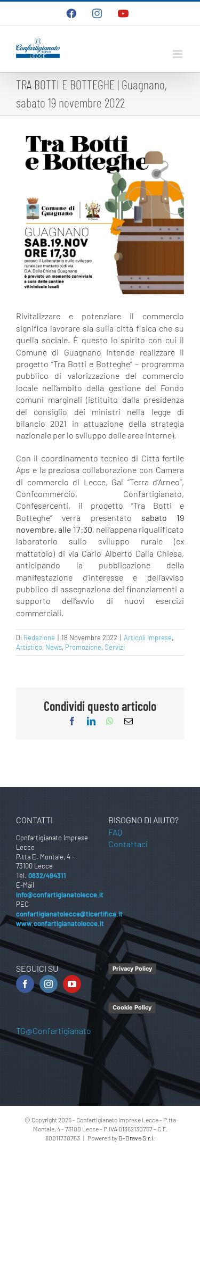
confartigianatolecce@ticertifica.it (69, 913)
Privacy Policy (132, 968)
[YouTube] (72, 984)
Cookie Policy (132, 1007)
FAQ (115, 832)
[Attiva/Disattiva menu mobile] (178, 54)
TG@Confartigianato (53, 1030)
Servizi (115, 647)
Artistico (29, 647)
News (53, 647)
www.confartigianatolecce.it (60, 923)
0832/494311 (47, 875)
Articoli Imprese (148, 637)
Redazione (39, 637)
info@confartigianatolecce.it (59, 894)
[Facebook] (25, 984)
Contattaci (128, 844)
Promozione (83, 647)
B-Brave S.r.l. (136, 1137)
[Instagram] (48, 984)
